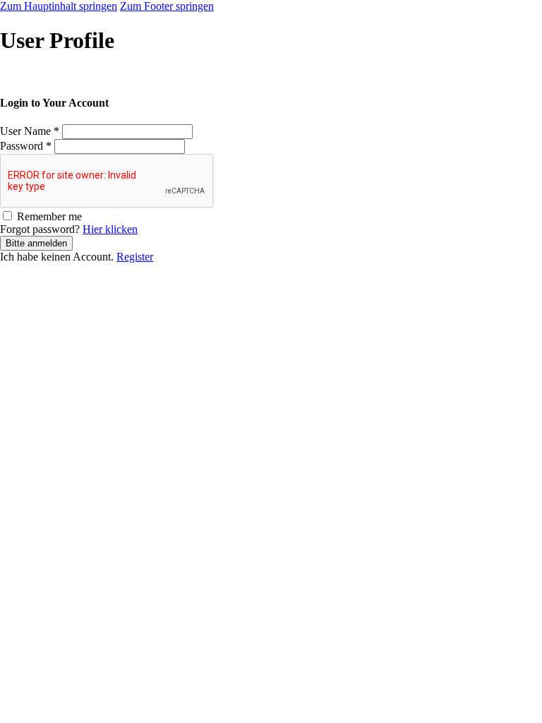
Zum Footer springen (167, 6)
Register (134, 257)
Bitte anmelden (36, 243)
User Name (29, 131)
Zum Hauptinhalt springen (58, 6)
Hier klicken (110, 229)
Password (26, 146)
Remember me (49, 216)
